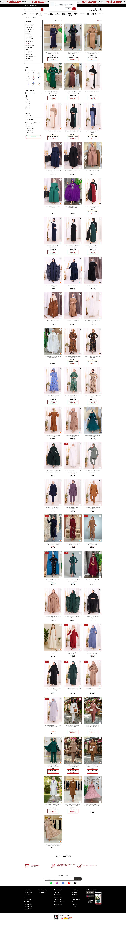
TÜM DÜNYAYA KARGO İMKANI (30, 5)
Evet (74, 8)
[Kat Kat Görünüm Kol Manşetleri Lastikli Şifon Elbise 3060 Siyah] (53, 673)
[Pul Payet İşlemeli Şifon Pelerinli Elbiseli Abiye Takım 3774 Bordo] (93, 564)
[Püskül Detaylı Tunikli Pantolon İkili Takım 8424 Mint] (93, 455)
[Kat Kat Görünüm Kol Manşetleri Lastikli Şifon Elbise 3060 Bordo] (73, 637)
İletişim (73, 897)
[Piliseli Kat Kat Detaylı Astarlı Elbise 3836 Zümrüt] (93, 420)
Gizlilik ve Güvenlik (58, 904)
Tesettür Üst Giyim (28, 909)
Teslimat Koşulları (58, 894)
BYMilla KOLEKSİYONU (94, 14)
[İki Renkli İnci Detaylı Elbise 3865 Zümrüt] (73, 116)
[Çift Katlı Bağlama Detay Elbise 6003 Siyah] (73, 155)
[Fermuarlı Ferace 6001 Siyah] (93, 270)
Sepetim (74, 901)
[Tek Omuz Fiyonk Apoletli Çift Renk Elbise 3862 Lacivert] (53, 230)
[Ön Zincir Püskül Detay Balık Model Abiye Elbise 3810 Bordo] (73, 528)
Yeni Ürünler (75, 894)
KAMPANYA (82, 13)
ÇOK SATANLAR (50, 14)
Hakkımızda (56, 892)
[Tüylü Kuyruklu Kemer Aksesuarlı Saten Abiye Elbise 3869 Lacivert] (53, 37)
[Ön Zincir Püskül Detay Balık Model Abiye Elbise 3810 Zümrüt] (73, 564)
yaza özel (27, 61)
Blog (55, 906)
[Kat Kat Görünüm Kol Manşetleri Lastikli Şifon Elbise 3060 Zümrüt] (73, 673)
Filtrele (33, 137)
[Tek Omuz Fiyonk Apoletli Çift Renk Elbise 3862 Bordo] (93, 191)
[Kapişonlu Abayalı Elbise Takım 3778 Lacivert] (53, 270)
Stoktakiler (57, 20)
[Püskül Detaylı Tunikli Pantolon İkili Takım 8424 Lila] (73, 492)
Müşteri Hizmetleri (76, 899)
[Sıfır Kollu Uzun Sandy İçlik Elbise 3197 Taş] (53, 637)
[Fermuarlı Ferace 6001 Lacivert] (73, 270)
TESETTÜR (31, 13)
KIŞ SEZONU (28, 40)
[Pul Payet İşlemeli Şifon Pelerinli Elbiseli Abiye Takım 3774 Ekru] (53, 341)
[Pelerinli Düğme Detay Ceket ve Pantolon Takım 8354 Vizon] (73, 750)
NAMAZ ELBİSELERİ (76, 14)
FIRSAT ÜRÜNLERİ (64, 14)
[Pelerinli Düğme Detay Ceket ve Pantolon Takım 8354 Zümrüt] (53, 750)
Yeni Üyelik (74, 904)
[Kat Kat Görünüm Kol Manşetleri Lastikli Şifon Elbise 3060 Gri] (53, 710)
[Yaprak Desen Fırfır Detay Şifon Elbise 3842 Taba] (73, 341)
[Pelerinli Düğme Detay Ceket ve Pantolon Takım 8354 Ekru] (73, 710)
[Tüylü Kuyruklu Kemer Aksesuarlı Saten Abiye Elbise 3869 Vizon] (93, 37)
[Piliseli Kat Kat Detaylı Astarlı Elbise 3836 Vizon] (73, 420)
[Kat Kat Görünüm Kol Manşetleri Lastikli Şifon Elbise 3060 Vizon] (93, 673)
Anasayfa (74, 892)
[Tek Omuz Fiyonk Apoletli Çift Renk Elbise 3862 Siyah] (73, 230)
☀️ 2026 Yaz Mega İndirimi (41, 13)
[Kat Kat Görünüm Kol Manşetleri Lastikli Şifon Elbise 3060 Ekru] (73, 455)
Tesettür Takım (27, 901)
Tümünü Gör (28, 43)
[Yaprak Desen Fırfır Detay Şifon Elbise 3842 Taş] (93, 380)
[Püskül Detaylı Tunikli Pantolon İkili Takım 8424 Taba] (93, 492)
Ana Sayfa (26, 17)
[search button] (42, 9)
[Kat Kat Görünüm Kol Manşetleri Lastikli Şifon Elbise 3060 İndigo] (93, 637)
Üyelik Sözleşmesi (58, 897)
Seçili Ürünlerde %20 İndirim (70, 13)
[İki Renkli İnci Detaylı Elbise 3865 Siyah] (93, 76)
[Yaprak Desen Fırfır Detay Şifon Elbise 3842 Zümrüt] (73, 380)
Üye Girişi (74, 906)
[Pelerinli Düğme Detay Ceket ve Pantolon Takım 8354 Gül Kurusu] (93, 710)
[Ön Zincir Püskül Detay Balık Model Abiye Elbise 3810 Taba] (93, 528)
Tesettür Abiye (27, 897)
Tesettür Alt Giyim (28, 906)
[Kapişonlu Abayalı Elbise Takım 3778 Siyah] (93, 601)
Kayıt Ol (78, 879)
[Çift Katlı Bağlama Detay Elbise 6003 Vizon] (93, 155)
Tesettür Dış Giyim (28, 904)
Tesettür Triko (27, 894)
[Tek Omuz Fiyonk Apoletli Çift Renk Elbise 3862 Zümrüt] (93, 230)
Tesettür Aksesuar (28, 892)
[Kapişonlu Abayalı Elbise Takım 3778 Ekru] (93, 305)
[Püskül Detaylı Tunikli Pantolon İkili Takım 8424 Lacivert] (53, 492)
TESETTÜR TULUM (29, 41)
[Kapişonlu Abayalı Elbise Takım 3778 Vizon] (53, 601)
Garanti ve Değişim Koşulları (60, 901)
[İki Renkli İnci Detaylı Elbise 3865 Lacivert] (93, 116)
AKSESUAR (101, 13)
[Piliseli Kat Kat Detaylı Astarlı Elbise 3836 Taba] (53, 420)
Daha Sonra (68, 8)
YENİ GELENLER (24, 14)
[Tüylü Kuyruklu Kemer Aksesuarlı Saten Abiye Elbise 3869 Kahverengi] (73, 76)
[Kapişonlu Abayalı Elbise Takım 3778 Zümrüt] (73, 601)
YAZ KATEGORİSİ (57, 14)
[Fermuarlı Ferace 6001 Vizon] (73, 305)
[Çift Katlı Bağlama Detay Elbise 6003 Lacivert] (53, 155)
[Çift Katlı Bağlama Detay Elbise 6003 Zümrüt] (53, 191)
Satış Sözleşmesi (57, 899)
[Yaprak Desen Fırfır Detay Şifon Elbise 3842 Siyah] (93, 341)
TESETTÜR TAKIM (29, 47)
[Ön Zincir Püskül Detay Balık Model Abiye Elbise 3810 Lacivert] (53, 528)
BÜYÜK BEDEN (36, 14)
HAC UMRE (88, 14)
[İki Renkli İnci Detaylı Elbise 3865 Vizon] (53, 116)
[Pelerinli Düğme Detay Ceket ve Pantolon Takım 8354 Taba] (93, 750)
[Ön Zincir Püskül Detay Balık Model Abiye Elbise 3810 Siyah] (53, 564)
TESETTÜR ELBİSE (29, 38)
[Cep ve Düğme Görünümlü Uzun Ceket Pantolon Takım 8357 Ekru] (53, 789)
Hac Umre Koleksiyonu (30, 45)
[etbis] (56, 917)
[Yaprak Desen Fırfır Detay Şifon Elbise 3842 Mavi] (53, 380)
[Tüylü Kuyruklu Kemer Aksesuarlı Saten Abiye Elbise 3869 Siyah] (73, 37)
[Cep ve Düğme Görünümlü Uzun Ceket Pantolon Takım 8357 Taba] (73, 789)
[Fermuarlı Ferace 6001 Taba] (53, 305)
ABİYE (45, 13)
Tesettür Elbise (27, 899)
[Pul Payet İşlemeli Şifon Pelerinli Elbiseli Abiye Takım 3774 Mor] (73, 191)
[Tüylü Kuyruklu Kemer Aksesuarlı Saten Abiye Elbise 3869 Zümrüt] (53, 76)
